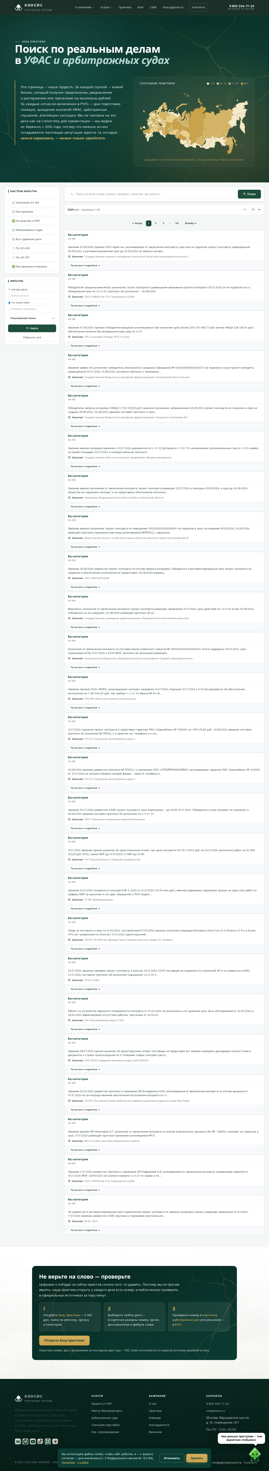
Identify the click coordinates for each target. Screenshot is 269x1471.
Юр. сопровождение (105, 1432)
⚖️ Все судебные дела (26, 239)
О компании (83, 7)
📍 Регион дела (18, 289)
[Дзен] (55, 1441)
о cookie (82, 1462)
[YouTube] (33, 1441)
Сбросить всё (32, 337)
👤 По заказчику (19, 303)
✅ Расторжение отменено (29, 266)
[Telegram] (25, 1441)
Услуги (104, 7)
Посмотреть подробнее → (85, 265)
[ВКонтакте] (18, 1441)
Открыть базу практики (64, 1340)
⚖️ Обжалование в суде (27, 230)
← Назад (137, 223)
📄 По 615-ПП (20, 257)
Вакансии (155, 1432)
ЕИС (178, 1324)
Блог (141, 7)
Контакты (198, 7)
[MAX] (48, 1441)
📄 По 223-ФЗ (21, 248)
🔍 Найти (32, 328)
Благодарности (173, 7)
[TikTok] (40, 1441)
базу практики (69, 1315)
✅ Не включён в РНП (26, 220)
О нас (153, 1403)
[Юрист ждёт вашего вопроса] (181, 1457)
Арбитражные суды (104, 1418)
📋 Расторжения (22, 211)
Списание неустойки (105, 1425)
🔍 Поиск (249, 194)
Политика (68, 1462)
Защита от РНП (101, 1403)
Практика (125, 7)
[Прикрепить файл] (199, 1462)
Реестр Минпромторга (106, 1411)
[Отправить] (260, 1462)
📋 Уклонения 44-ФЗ (25, 202)
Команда (155, 1418)
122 (177, 223)
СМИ (153, 7)
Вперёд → (191, 223)
